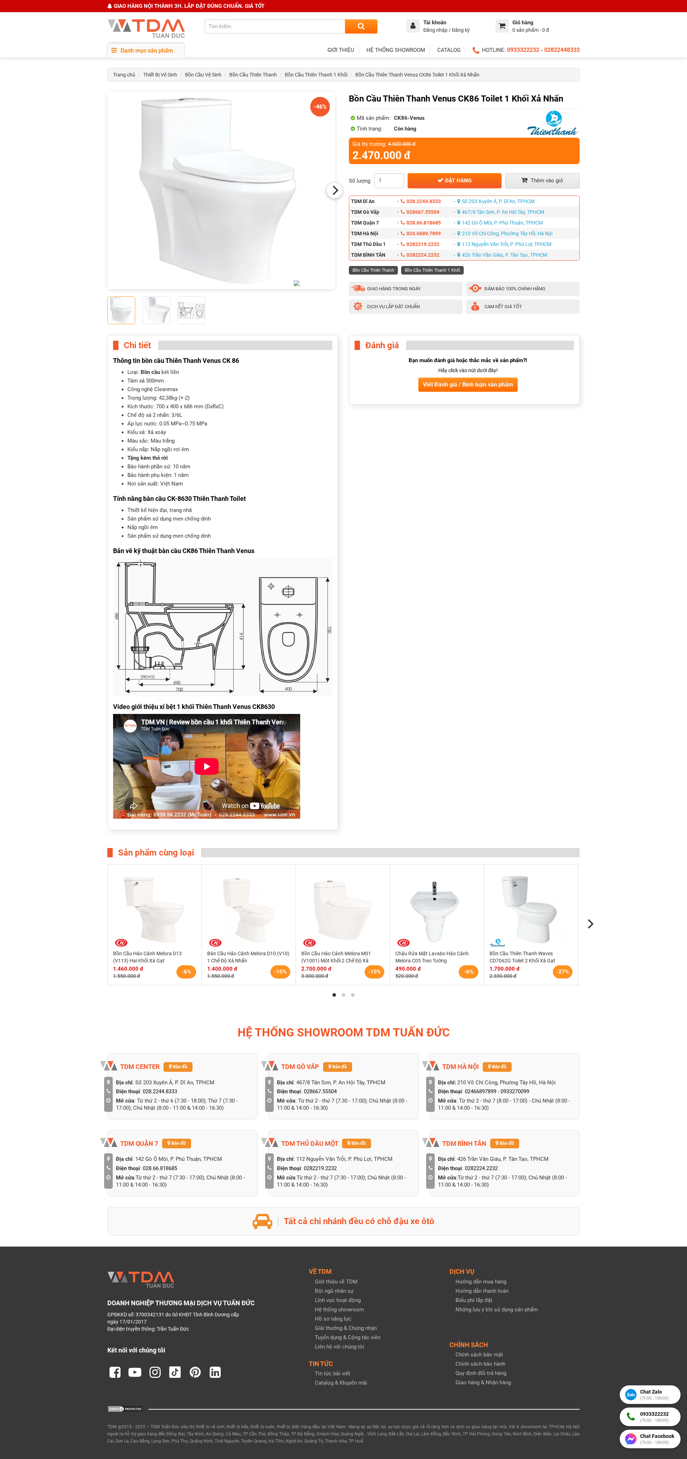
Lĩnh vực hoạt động (338, 1300)
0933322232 (523, 49)
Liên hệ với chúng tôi (339, 1347)
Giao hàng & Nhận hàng (483, 1382)
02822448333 (562, 49)
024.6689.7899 (423, 233)
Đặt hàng (458, 180)
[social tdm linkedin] (215, 1372)
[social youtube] (134, 1372)
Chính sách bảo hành (480, 1364)
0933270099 (515, 1091)
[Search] (361, 26)
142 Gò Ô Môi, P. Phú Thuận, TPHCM (502, 223)
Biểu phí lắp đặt (473, 1300)
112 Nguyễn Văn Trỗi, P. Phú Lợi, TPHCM (506, 244)
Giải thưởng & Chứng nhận (346, 1328)
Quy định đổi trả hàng (480, 1373)
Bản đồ (179, 1066)
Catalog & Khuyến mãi (341, 1383)
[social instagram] (154, 1372)
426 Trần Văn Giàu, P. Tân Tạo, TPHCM (504, 255)
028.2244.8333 (423, 201)
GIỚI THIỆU (340, 50)
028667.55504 (422, 212)
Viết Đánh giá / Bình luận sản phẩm (468, 384)
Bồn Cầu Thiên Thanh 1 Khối (316, 75)
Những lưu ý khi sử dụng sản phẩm (496, 1309)
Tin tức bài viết (332, 1373)
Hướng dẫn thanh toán (481, 1291)
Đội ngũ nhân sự (334, 1291)
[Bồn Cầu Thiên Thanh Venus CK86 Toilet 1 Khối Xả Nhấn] (221, 190)
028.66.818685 (423, 223)
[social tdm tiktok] (174, 1372)
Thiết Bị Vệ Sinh (160, 75)
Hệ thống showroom (339, 1309)
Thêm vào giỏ (546, 180)
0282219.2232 (422, 244)
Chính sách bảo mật (479, 1354)
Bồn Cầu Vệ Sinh (203, 75)
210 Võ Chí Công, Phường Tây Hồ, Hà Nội (507, 233)
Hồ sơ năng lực (333, 1319)
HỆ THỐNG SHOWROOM (395, 50)
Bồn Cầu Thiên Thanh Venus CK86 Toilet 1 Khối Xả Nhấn (417, 75)
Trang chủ (124, 75)
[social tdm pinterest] (195, 1372)
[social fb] (114, 1372)
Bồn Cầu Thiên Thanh (253, 75)
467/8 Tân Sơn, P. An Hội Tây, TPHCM (503, 212)
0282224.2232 (422, 255)
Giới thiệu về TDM (336, 1281)
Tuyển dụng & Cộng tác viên (347, 1337)
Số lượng (359, 181)
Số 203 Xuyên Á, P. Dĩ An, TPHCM (498, 201)
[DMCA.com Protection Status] (125, 1408)
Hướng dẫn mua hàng (480, 1281)
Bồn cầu (150, 372)
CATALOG (449, 50)
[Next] (334, 190)
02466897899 (480, 1091)
